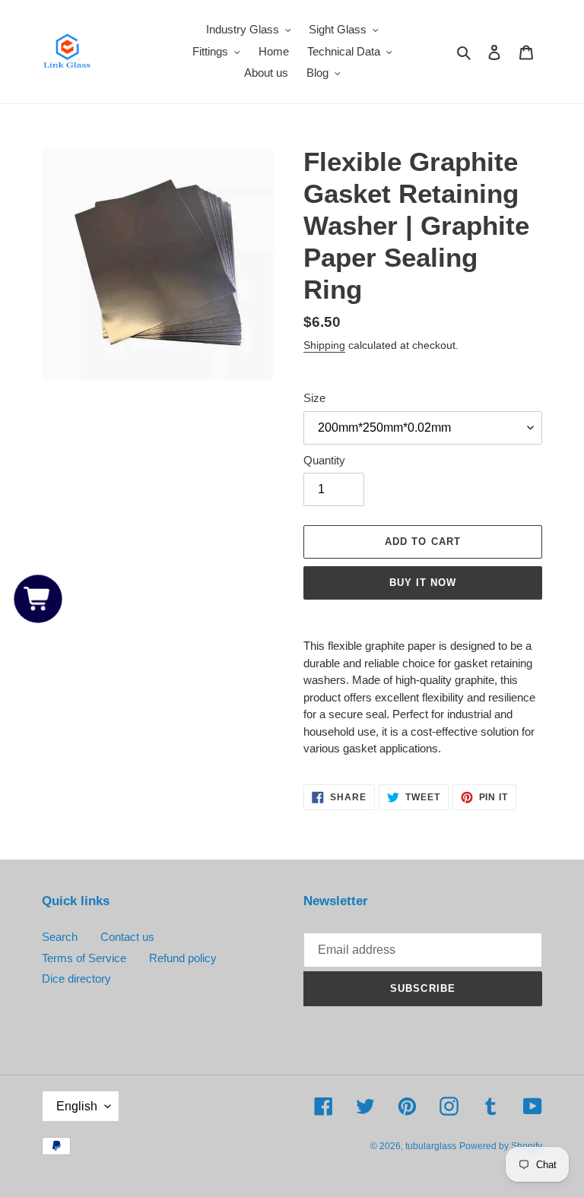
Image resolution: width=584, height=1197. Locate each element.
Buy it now (422, 582)
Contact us (127, 936)
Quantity (324, 460)
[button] (38, 598)
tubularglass (430, 1146)
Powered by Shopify (500, 1146)
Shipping (324, 345)
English (76, 1106)
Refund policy (183, 958)
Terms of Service (84, 958)
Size (314, 397)
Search (60, 936)
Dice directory (76, 978)
